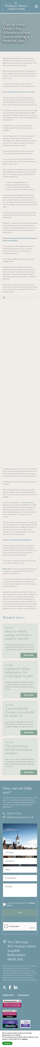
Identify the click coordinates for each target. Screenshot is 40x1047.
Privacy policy (8, 995)
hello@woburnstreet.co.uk (19, 817)
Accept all (7, 1043)
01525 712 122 (13, 813)
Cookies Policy (23, 995)
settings (24, 1039)
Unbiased (16, 285)
